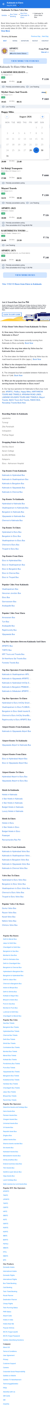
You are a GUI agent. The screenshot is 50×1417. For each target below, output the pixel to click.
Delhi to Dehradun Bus (11, 959)
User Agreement (8, 1355)
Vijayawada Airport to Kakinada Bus (16, 745)
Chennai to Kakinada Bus (12, 520)
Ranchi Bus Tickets (9, 1100)
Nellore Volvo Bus (9, 921)
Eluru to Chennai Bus (10, 573)
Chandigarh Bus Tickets (11, 1088)
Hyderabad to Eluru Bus (11, 532)
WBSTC (5, 1248)
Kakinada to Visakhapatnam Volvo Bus (17, 855)
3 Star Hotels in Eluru (10, 827)
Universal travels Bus (10, 1123)
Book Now (29, 343)
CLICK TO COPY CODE (11, 314)
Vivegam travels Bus (10, 1119)
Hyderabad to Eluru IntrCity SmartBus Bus (19, 702)
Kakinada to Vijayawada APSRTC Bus (17, 678)
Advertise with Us (9, 1392)
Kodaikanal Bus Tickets (11, 1080)
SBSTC (5, 1215)
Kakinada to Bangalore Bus (13, 483)
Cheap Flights (8, 1303)
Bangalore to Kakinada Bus (13, 512)
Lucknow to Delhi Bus (10, 1012)
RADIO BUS (35, 400)
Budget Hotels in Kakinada (12, 807)
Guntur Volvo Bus (9, 908)
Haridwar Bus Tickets (10, 1084)
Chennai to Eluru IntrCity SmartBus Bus (18, 715)
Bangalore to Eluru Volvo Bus (14, 884)
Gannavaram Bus (9, 601)
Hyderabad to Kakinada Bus (13, 503)
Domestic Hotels (8, 1267)
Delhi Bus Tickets (9, 1039)
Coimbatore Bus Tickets (11, 1047)
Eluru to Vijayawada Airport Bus (15, 763)
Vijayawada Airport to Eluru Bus (15, 780)
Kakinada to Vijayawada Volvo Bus (16, 864)
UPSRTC (6, 1199)
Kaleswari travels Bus (10, 1151)
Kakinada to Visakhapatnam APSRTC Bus (19, 674)
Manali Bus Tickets (9, 1055)
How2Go (6, 1404)
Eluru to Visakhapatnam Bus (13, 564)
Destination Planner (10, 1299)
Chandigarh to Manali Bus (12, 1016)
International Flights (10, 1279)
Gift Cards (6, 1396)
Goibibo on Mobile (9, 1375)
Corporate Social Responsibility (14, 1371)
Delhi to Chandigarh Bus (11, 963)
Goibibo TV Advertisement (12, 1379)
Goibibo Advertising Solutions (13, 1340)
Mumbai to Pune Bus (10, 1008)
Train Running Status (10, 1307)
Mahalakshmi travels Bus (12, 1156)
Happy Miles (26, 391)
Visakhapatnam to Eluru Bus (13, 540)
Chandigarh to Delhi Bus (11, 947)
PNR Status (7, 1311)
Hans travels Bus (9, 1111)
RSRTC (5, 1227)
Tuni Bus (5, 621)
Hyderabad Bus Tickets (11, 1031)
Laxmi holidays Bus (10, 1180)
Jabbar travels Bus (9, 1139)
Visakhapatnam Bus (10, 589)
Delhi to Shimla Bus (10, 991)
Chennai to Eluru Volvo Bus (13, 892)
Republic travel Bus (10, 1131)
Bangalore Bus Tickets (11, 1027)
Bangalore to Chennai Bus (12, 967)
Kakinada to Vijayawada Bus (13, 487)
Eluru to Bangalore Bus (11, 569)
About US (6, 1347)
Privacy (5, 1359)
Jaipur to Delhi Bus (9, 943)
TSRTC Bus (7, 650)
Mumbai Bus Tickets (10, 1051)
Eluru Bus (6, 597)
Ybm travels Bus (8, 1168)
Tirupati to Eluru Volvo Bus (12, 896)
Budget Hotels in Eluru (11, 831)
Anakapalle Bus (8, 605)
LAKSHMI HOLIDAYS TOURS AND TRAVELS (20, 397)
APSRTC (13, 48)
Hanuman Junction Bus (11, 593)
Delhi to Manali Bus (10, 939)
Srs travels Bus (8, 1147)
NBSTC (5, 1256)
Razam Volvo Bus (9, 912)
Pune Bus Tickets (9, 1067)
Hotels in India (8, 1320)
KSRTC (5, 1231)
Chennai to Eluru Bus (10, 544)
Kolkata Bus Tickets (10, 1059)
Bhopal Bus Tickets (9, 1096)
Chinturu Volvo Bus (9, 925)
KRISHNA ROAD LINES (31, 394)
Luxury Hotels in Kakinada (12, 811)
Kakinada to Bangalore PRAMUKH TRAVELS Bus (22, 687)
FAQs (5, 1388)
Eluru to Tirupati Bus (10, 577)
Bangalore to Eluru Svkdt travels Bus (17, 711)
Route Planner (8, 1295)
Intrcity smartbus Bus (10, 1160)
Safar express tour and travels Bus (15, 1184)
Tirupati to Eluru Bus (10, 548)
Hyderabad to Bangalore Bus (13, 971)
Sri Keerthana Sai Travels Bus (14, 658)
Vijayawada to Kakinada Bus (13, 516)
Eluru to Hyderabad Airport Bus (14, 758)
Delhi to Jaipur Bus (9, 979)
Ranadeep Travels (9, 402)
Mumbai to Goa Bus (10, 955)
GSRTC (5, 1223)
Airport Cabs (7, 1316)
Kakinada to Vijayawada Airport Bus (16, 731)
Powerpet (6, 835)
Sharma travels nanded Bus (12, 1143)
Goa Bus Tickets (8, 1023)
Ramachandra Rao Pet (11, 839)
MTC (4, 1260)
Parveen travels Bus (10, 1115)
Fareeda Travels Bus (10, 662)
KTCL (5, 1252)
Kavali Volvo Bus (8, 916)
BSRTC (5, 1240)
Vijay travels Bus (9, 1176)
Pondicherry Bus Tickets (11, 1063)
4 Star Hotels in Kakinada (12, 803)
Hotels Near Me (8, 1324)
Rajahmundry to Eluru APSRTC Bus (16, 719)
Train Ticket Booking (10, 1291)
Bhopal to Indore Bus (10, 1000)
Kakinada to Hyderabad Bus (13, 475)
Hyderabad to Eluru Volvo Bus (14, 879)
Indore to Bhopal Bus (10, 987)
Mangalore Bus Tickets (11, 1076)
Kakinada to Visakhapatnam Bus (15, 479)
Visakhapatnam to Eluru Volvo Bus (16, 888)
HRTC (5, 1211)
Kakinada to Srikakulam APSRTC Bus (17, 691)
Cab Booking (7, 1287)
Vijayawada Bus (8, 634)
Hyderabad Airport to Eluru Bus (14, 776)
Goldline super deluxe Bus (12, 1172)
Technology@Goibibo (10, 1383)
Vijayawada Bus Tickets (11, 1071)
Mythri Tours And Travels (19, 400)
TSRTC (5, 1203)
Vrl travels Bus (8, 1127)
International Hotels (10, 1271)
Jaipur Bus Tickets (9, 1092)
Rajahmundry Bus (9, 630)
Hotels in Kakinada (9, 794)
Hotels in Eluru (8, 823)
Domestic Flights (9, 1275)
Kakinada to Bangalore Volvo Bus (15, 859)
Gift (4, 1400)
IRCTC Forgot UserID (10, 1332)
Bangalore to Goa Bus (10, 951)
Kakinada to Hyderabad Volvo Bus (16, 851)
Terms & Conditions (10, 1351)
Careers (6, 1367)
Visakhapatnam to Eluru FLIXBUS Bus (17, 707)
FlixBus (17, 391)
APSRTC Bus (7, 646)
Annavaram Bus (8, 617)
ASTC (5, 1219)
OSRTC (5, 1207)
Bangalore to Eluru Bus (11, 536)
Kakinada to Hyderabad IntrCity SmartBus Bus (20, 682)
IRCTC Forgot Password (11, 1336)
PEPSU (5, 1244)
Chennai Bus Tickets (10, 1035)
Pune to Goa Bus (9, 1004)
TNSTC (5, 1195)
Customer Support (9, 1363)
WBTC (5, 1236)
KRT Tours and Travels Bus (13, 654)
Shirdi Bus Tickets (9, 1043)
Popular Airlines (8, 1328)
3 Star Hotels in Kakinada (12, 798)
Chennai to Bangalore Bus (12, 983)
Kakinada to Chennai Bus (12, 492)
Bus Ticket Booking (9, 1283)
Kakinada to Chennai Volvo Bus (14, 868)
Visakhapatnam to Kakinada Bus (15, 507)
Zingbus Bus (7, 1135)
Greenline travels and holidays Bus (15, 1107)
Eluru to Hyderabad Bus (11, 560)
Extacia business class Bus (12, 1164)
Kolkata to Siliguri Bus (10, 996)
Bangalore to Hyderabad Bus (13, 975)
